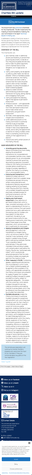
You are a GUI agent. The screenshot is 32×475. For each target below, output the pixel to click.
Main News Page (17, 366)
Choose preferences (16, 469)
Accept (16, 459)
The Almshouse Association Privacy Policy (19, 472)
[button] (29, 443)
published (18, 27)
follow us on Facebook (12, 379)
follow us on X (9, 386)
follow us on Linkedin (11, 383)
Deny (16, 464)
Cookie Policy (5, 472)
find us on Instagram (11, 390)
